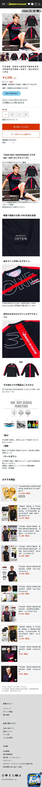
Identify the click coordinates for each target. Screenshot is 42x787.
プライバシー (7, 760)
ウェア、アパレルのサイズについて (14, 100)
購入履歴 (6, 715)
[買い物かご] (35, 4)
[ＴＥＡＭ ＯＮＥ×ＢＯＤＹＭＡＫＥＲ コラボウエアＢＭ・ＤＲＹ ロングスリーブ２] (21, 32)
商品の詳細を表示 (11, 93)
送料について (7, 731)
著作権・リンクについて (11, 757)
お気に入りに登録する (22, 134)
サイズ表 (6, 734)
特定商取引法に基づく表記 (12, 767)
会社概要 (6, 751)
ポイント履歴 (7, 711)
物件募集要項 (7, 754)
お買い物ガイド (8, 728)
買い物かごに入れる (21, 127)
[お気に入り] (29, 4)
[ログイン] (32, 4)
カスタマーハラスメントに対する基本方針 (18, 764)
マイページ (7, 708)
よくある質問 (7, 738)
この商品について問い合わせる (13, 102)
